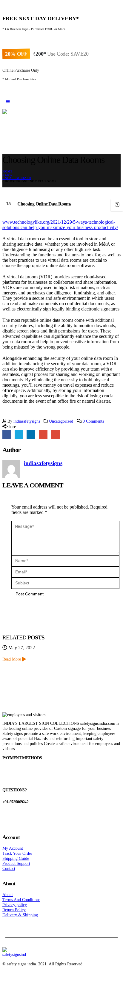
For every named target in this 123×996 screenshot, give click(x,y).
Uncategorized (61, 421)
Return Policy (14, 909)
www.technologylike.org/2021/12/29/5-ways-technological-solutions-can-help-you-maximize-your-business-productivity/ (60, 224)
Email (55, 434)
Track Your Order (17, 853)
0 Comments (93, 421)
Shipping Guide (15, 858)
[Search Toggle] (11, 143)
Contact (8, 868)
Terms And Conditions (21, 899)
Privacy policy (14, 904)
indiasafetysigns (26, 421)
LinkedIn (31, 434)
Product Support (16, 863)
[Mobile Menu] (7, 102)
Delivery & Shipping (20, 914)
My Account (12, 848)
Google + (43, 434)
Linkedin (30, 979)
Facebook (6, 434)
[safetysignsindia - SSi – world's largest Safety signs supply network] (61, 124)
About (7, 894)
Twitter (19, 434)
